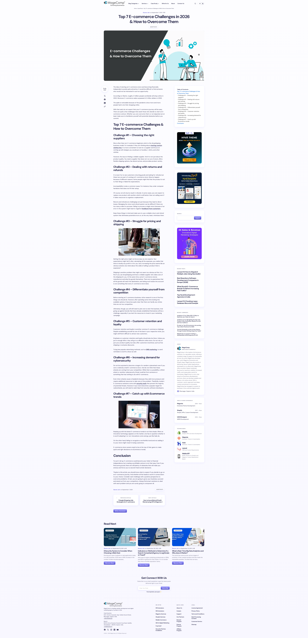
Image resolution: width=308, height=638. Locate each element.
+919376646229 (108, 618)
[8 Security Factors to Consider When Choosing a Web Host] (120, 537)
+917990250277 (108, 626)
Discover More (109, 563)
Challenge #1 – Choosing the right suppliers (188, 96)
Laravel (184, 448)
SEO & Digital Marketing (162, 623)
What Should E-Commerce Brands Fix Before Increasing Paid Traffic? (188, 289)
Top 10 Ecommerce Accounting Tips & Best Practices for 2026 (189, 326)
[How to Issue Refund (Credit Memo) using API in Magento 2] (152, 500)
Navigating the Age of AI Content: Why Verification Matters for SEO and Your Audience (189, 321)
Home (135, 8)
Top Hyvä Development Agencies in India (186, 296)
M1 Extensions (160, 608)
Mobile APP (186, 453)
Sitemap (193, 624)
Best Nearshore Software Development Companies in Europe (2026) (188, 280)
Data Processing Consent (196, 617)
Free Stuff (158, 626)
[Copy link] (105, 106)
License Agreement (197, 608)
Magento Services (161, 614)
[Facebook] (104, 629)
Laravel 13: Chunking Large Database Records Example (187, 302)
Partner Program (179, 625)
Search (179, 213)
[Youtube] (117, 629)
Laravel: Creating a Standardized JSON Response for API (187, 334)
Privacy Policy (195, 611)
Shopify (184, 432)
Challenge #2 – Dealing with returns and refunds (188, 100)
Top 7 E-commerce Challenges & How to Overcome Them (188, 92)
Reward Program (179, 620)
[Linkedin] (114, 629)
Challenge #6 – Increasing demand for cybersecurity (189, 116)
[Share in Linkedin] (105, 103)
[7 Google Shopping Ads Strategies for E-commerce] (125, 500)
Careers (179, 611)
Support (179, 614)
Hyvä (184, 443)
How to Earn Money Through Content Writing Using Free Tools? (189, 330)
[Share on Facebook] (105, 99)
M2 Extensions (160, 611)
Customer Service (196, 621)
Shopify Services (160, 617)
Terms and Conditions (197, 614)
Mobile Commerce (161, 620)
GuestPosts (140, 8)
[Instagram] (111, 629)
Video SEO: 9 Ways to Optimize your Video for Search (188, 316)
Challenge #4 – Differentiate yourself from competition (189, 108)
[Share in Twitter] (105, 96)
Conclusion (180, 123)
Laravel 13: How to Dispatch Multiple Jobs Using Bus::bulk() (189, 273)
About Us (179, 608)
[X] (108, 629)
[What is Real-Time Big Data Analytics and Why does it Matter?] (188, 537)
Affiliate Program (179, 629)
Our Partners (180, 617)
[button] (195, 3)
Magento (185, 437)
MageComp (180, 334)
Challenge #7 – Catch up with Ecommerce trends (187, 120)
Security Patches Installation (161, 629)
